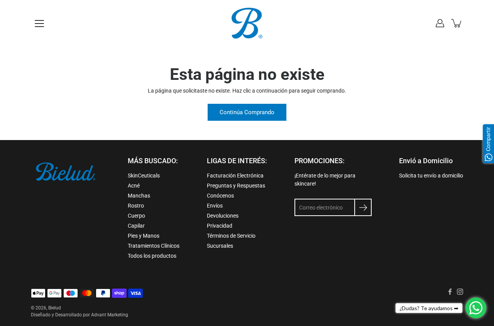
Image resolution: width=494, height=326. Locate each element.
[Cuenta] (440, 23)
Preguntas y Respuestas (236, 185)
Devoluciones (223, 216)
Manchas (139, 196)
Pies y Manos (143, 236)
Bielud (54, 308)
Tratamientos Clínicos (153, 246)
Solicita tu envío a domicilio (431, 175)
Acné (134, 185)
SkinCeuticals (144, 175)
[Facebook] (450, 292)
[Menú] (39, 23)
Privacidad (219, 226)
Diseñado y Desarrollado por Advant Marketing (79, 315)
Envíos (215, 206)
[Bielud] (247, 23)
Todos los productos (152, 256)
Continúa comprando (247, 112)
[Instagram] (460, 292)
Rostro (136, 206)
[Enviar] (363, 207)
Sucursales (220, 246)
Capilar (136, 226)
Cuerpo (136, 216)
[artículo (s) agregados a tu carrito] (457, 23)
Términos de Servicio (231, 236)
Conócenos (220, 196)
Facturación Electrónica (235, 175)
